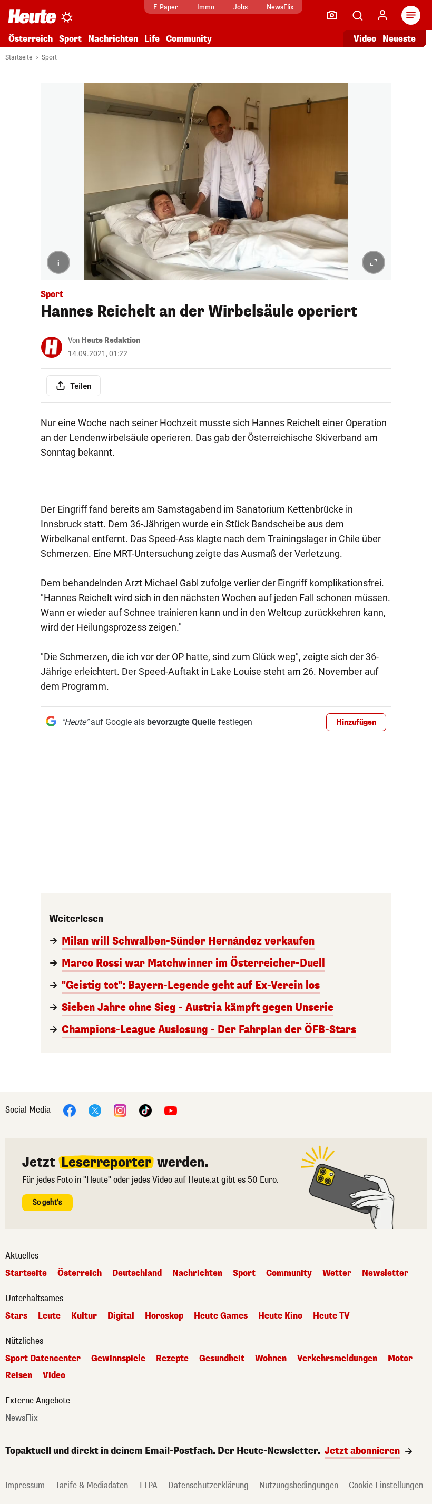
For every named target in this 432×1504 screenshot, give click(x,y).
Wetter (336, 1273)
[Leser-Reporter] (332, 15)
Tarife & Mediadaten (91, 1485)
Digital (120, 1316)
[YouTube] (170, 1109)
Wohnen (271, 1358)
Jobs (240, 7)
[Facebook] (69, 1109)
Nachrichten (197, 1273)
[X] (95, 1109)
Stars (16, 1316)
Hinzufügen (356, 722)
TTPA (148, 1485)
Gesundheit (221, 1358)
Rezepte (172, 1358)
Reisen (18, 1375)
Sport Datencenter (43, 1358)
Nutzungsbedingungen (298, 1485)
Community (189, 38)
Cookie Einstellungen (386, 1485)
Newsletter (385, 1273)
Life (152, 38)
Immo (205, 7)
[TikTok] (145, 1109)
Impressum (25, 1485)
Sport (70, 38)
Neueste (399, 38)
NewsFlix (280, 7)
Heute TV (331, 1316)
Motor (400, 1358)
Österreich (30, 38)
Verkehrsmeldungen (337, 1358)
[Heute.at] (32, 16)
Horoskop (164, 1316)
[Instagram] (120, 1109)
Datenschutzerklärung (208, 1485)
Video (365, 38)
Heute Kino (280, 1316)
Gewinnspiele (118, 1358)
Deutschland (137, 1273)
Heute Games (221, 1316)
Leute (49, 1316)
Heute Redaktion (110, 341)
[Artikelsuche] (357, 15)
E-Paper (165, 7)
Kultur (84, 1316)
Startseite (18, 57)
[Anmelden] (382, 15)
